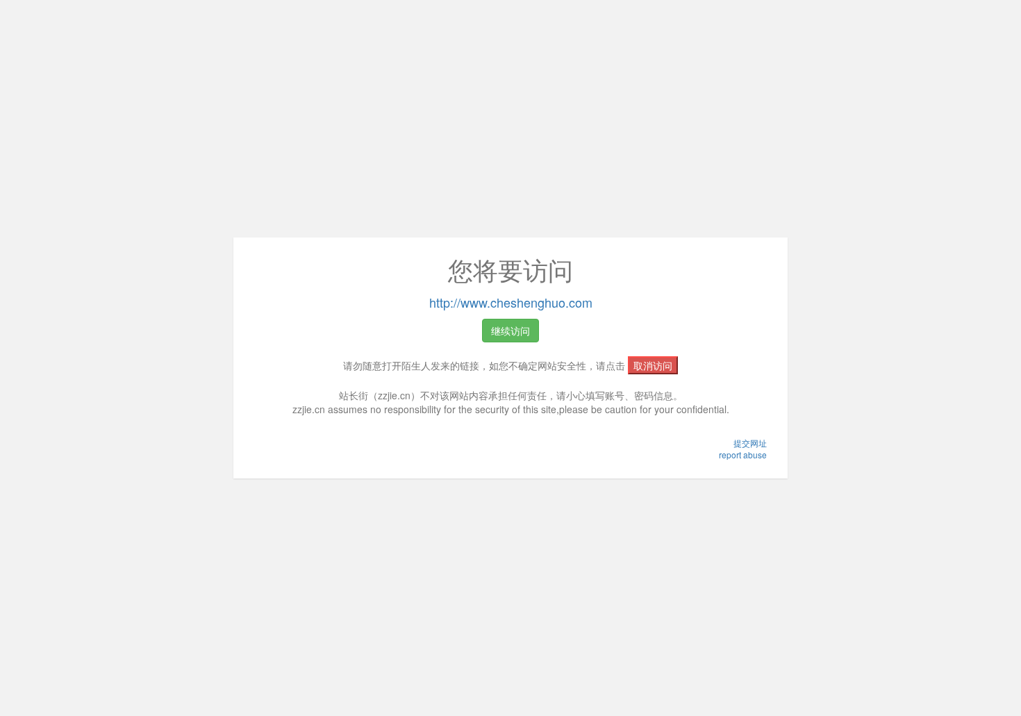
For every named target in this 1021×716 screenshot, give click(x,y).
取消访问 (652, 365)
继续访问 (510, 331)
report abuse (743, 454)
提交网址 (750, 443)
